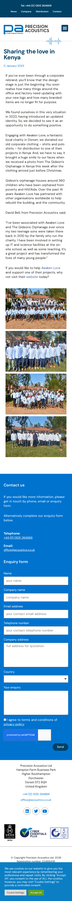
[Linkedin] (27, 811)
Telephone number (16, 623)
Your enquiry (12, 687)
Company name (14, 590)
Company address (16, 639)
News (14, 11)
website (32, 277)
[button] (64, 28)
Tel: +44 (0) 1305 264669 (36, 5)
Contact (57, 11)
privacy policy (14, 724)
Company (26, 11)
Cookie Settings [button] (15, 892)
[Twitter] (36, 811)
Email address (13, 606)
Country (9, 672)
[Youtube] (45, 811)
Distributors (42, 11)
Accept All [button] (36, 892)
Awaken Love (50, 268)
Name (8, 573)
